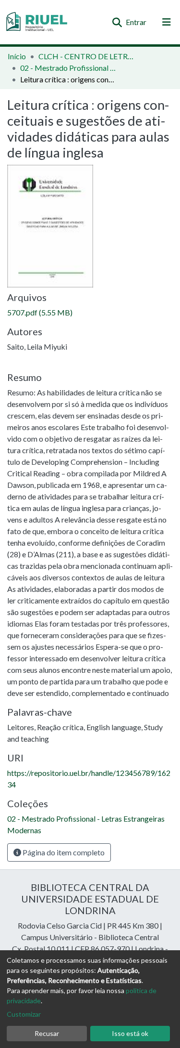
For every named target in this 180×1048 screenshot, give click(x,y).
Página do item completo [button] (63, 852)
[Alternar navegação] (166, 22)
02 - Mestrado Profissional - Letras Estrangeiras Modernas (68, 67)
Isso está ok (130, 1033)
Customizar (24, 1014)
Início (17, 56)
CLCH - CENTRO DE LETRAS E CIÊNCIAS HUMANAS (86, 56)
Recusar (47, 1033)
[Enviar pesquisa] (117, 22)
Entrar (136, 21)
